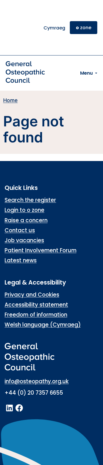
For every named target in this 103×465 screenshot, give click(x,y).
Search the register (30, 200)
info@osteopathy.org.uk (37, 381)
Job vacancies (24, 240)
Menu (86, 73)
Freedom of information (36, 315)
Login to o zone (24, 210)
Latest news (21, 260)
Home (10, 100)
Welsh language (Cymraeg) (43, 325)
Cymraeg (54, 28)
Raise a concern (26, 220)
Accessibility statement (36, 305)
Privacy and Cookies (32, 295)
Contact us (20, 230)
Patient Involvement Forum (40, 250)
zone (83, 27)
